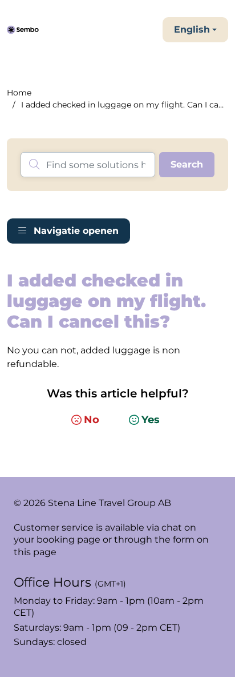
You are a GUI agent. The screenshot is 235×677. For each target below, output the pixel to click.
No (91, 419)
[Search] (186, 164)
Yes (150, 419)
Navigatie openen (75, 230)
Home (19, 92)
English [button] (192, 29)
